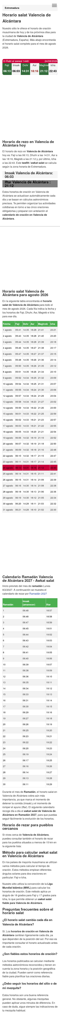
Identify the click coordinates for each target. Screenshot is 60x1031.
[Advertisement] (30, 110)
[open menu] (54, 5)
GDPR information (12, 1026)
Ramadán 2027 (38, 593)
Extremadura (12, 7)
